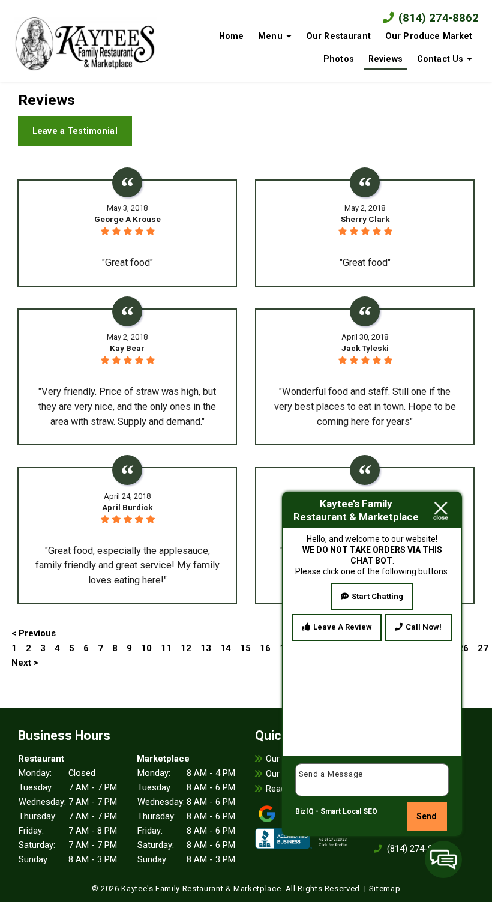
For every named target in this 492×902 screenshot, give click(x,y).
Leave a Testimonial (75, 131)
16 (265, 648)
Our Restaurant (338, 36)
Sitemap (385, 888)
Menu (270, 36)
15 (245, 648)
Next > (24, 662)
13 (205, 648)
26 (463, 648)
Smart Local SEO (348, 811)
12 (186, 648)
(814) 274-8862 (436, 18)
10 (146, 648)
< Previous (33, 633)
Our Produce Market (429, 36)
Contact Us (440, 59)
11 (166, 648)
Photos (338, 59)
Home (231, 36)
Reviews (385, 59)
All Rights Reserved (323, 888)
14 (225, 648)
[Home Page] (85, 41)
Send (426, 816)
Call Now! (424, 626)
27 (483, 648)
